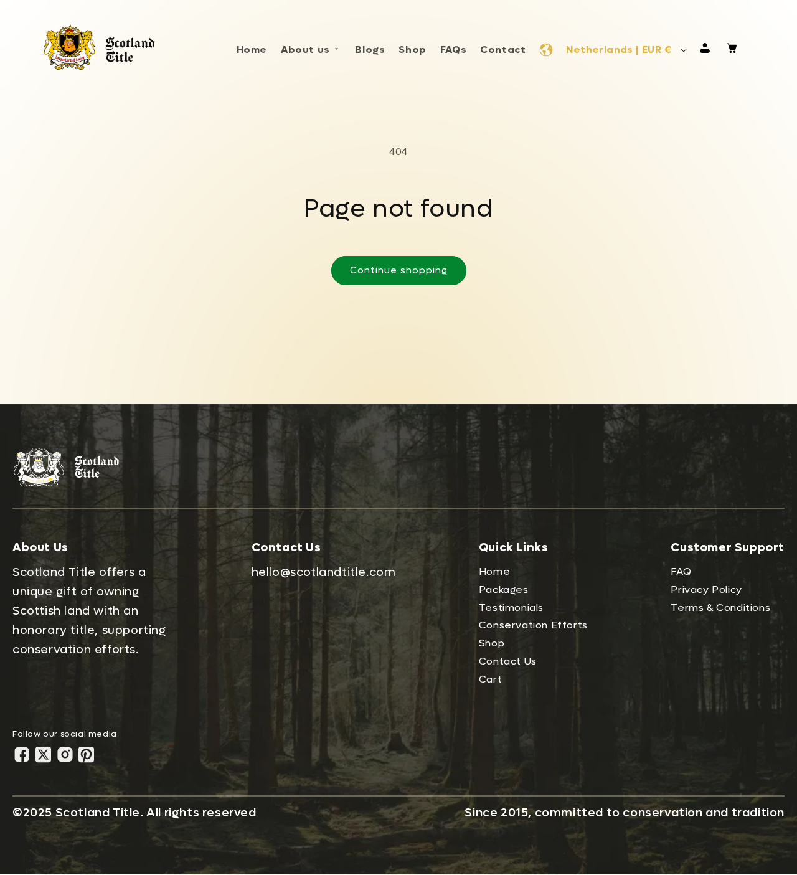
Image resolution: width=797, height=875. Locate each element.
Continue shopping (399, 270)
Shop (412, 49)
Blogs (370, 49)
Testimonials (511, 607)
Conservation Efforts (533, 624)
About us (305, 49)
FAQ (681, 571)
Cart (490, 679)
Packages (504, 589)
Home (252, 49)
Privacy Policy (706, 589)
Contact (503, 49)
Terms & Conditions (720, 607)
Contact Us (508, 661)
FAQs (453, 49)
